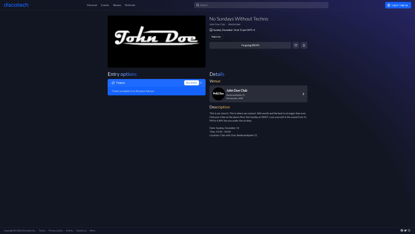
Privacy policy (56, 230)
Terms (42, 230)
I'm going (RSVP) (250, 45)
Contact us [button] (81, 230)
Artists (69, 230)
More (92, 230)
